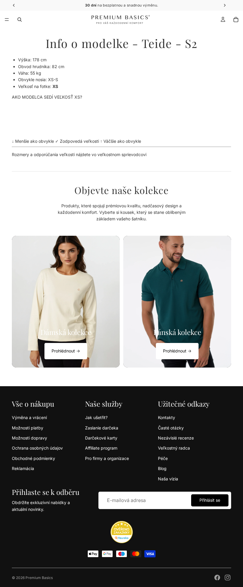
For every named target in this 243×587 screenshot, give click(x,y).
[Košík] (235, 19)
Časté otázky (171, 427)
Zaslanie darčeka (101, 427)
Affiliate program (101, 447)
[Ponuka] (7, 19)
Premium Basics (39, 577)
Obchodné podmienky (33, 458)
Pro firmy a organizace (107, 458)
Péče (163, 458)
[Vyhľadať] (19, 19)
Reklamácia (23, 468)
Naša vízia (168, 478)
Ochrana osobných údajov (37, 447)
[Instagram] (227, 577)
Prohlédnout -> (66, 350)
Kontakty (166, 417)
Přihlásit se (209, 500)
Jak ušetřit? (96, 417)
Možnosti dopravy (29, 437)
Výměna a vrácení (29, 417)
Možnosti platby (27, 427)
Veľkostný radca (174, 447)
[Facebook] (217, 577)
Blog (162, 468)
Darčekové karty (101, 437)
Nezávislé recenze (176, 437)
